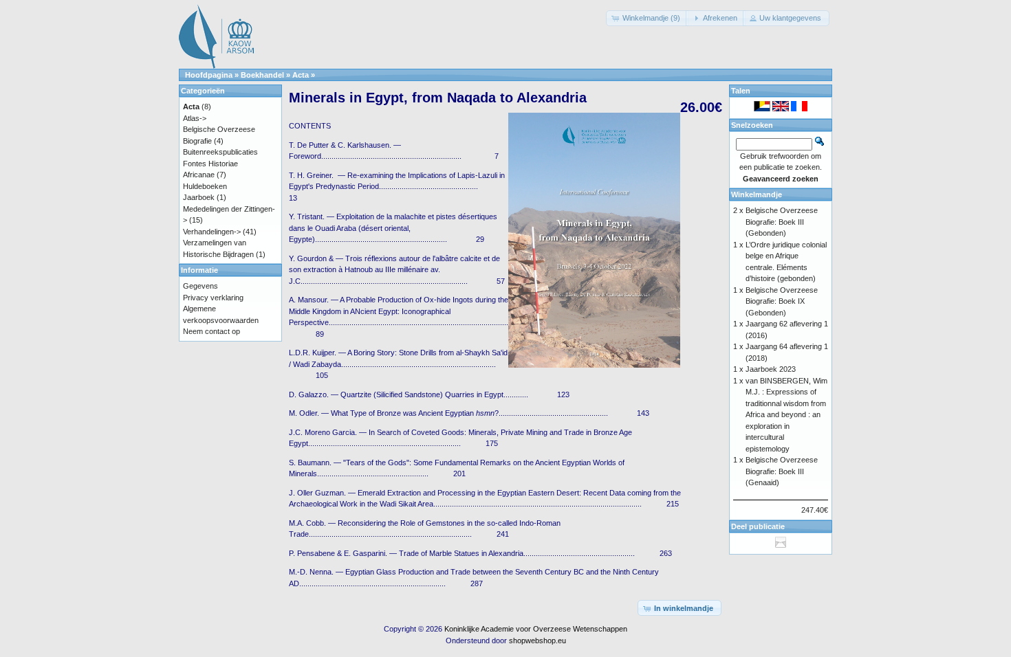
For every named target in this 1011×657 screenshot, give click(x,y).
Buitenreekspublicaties (220, 152)
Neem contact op (211, 331)
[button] (647, 18)
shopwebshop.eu (537, 640)
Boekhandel (262, 75)
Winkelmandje (756, 194)
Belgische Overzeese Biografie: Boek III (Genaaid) (782, 471)
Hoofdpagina (208, 75)
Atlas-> (194, 118)
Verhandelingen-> (212, 231)
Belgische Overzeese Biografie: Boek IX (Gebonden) (782, 301)
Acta (300, 75)
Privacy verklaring (213, 297)
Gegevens (200, 286)
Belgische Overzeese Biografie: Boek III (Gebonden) (782, 221)
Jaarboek (199, 197)
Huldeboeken (205, 186)
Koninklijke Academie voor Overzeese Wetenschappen (535, 629)
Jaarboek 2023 (771, 369)
